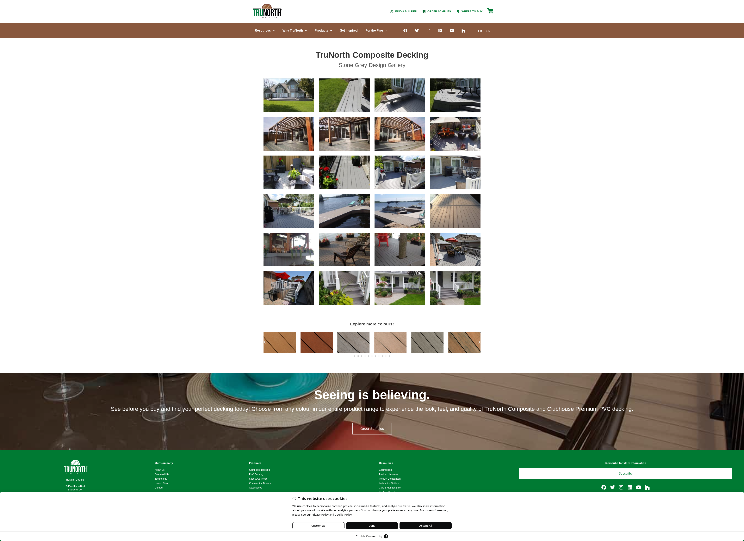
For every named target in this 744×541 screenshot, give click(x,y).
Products (321, 30)
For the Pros (374, 30)
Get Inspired (349, 30)
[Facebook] (405, 31)
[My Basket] (490, 13)
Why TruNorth (292, 30)
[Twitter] (417, 31)
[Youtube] (452, 31)
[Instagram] (429, 31)
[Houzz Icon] (463, 31)
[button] (265, 342)
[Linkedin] (440, 31)
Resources (263, 30)
